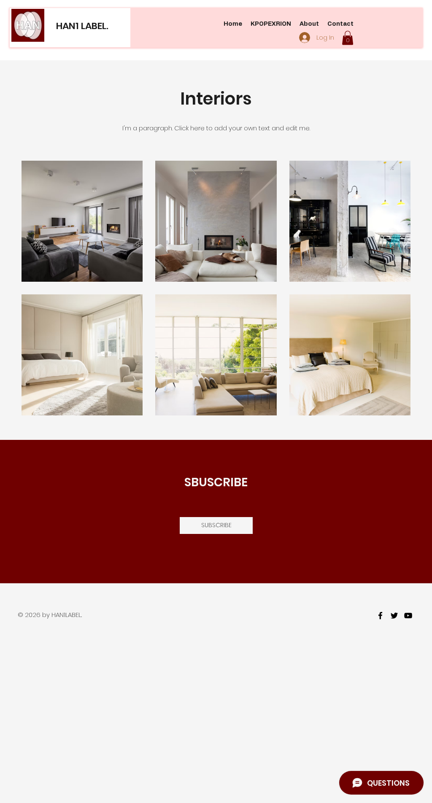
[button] (348, 38)
